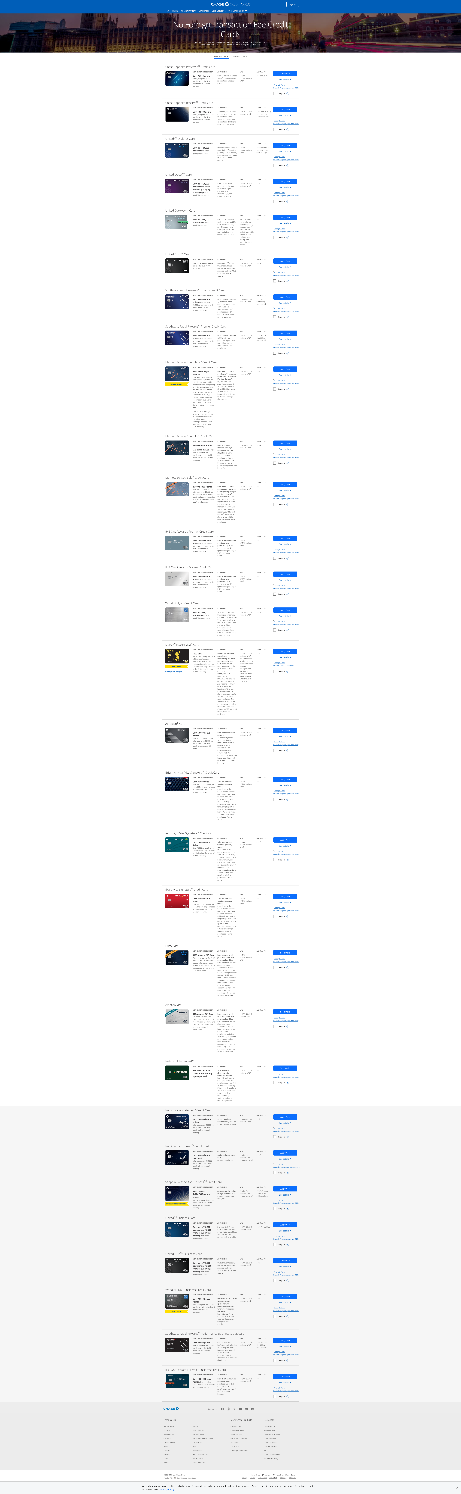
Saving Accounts (236, 1434)
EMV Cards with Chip (200, 1454)
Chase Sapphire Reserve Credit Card (189, 103)
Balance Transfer (169, 1442)
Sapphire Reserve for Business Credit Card (193, 1182)
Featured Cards (172, 10)
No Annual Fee (198, 1434)
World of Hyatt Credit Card (182, 603)
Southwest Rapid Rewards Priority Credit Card (195, 290)
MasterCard (197, 1450)
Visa (194, 1446)
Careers (293, 1475)
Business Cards (240, 56)
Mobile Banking (269, 1430)
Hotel (165, 1462)
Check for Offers (189, 10)
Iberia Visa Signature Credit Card (186, 889)
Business (167, 1450)
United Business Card (180, 1218)
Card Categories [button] (221, 10)
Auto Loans (234, 1446)
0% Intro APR (198, 1442)
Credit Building (198, 1430)
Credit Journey (235, 1426)
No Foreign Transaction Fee (203, 1438)
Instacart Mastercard (179, 1061)
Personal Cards (221, 56)
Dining (195, 1426)
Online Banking (269, 1426)
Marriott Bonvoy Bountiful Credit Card (190, 436)
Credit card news (270, 1438)
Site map (283, 1478)
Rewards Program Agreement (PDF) (286, 88)
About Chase (255, 1475)
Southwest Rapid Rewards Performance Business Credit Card (205, 1333)
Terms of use (262, 1478)
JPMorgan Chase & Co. (280, 1475)
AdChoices (292, 1478)
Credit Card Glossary (271, 1442)
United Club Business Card (183, 1254)
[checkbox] (279, 93)
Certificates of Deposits (238, 1438)
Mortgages (234, 1442)
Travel (166, 1446)
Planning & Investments (239, 1450)
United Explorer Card (180, 139)
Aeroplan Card (175, 724)
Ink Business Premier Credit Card (187, 1146)
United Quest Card (178, 174)
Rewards (167, 1454)
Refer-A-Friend (198, 1458)
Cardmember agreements (273, 1434)
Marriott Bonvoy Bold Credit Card (187, 477)
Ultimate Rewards (270, 1446)
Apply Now (288, 73)
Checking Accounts (237, 1430)
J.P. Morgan (266, 1475)
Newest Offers (169, 1434)
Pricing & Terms (279, 85)
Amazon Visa (173, 1005)
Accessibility (273, 1478)
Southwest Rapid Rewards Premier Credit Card (195, 326)
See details (285, 79)
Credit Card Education (272, 1454)
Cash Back (167, 1438)
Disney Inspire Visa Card (182, 645)
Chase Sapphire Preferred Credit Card (190, 67)
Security (252, 1478)
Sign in (294, 4)
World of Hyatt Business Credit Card (188, 1290)
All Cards (167, 1430)
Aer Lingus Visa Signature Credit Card (189, 833)
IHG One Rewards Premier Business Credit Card (195, 1370)
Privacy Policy (167, 1489)
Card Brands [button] (241, 10)
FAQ (265, 1450)
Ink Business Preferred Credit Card (188, 1110)
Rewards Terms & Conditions (283, 665)
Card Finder (205, 10)
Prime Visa (172, 946)
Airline (166, 1458)
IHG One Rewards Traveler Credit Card (189, 567)
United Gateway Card (180, 210)
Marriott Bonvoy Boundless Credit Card (191, 362)
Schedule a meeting (271, 1458)
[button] (457, 1488)
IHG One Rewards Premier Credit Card (189, 531)
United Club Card (177, 254)
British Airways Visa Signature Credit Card (192, 772)
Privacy (244, 1478)
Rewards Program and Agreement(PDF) (287, 1167)
